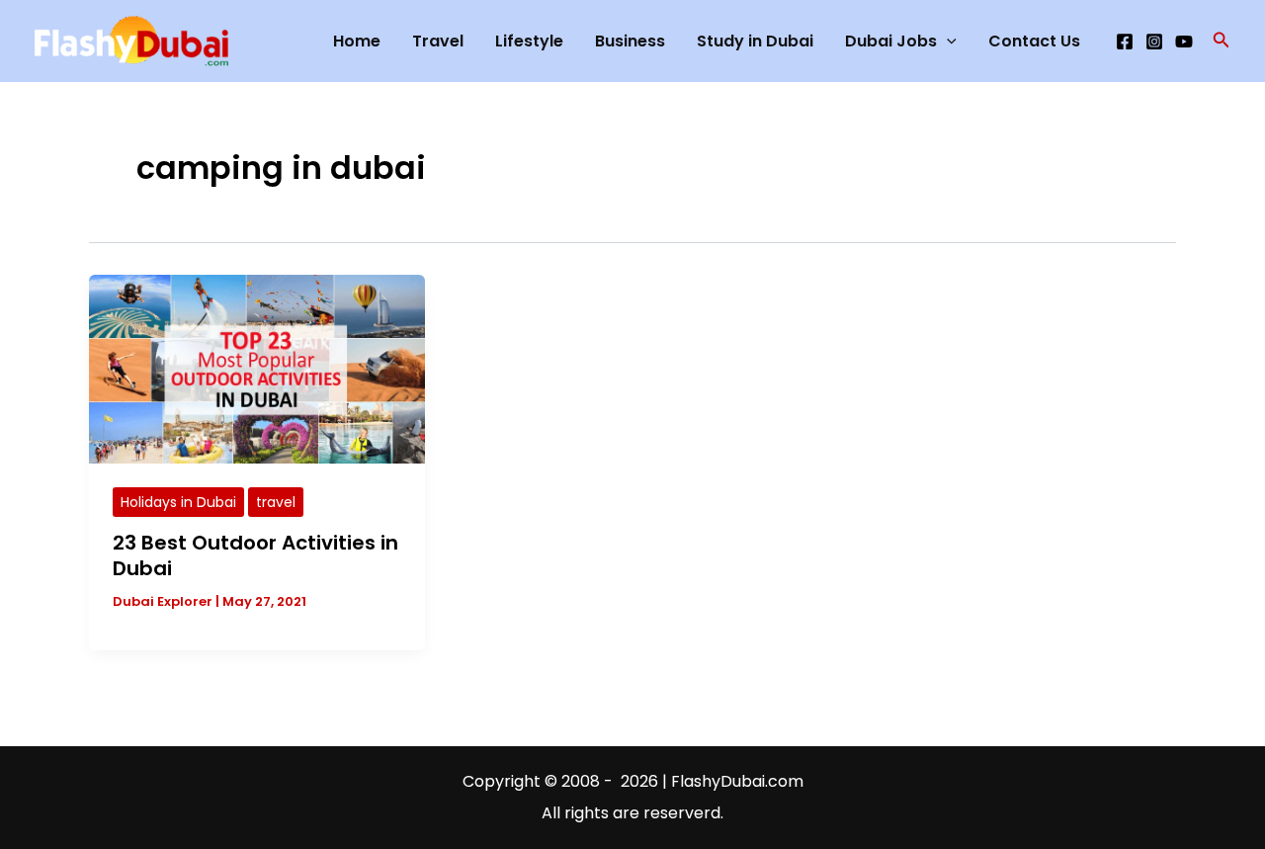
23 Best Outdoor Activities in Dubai (255, 555)
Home (356, 41)
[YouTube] (1184, 41)
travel (275, 502)
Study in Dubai (755, 41)
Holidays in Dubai (178, 502)
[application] (947, 41)
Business (630, 41)
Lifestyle (529, 41)
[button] (1221, 41)
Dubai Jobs (891, 41)
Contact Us (1034, 41)
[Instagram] (1154, 41)
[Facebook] (1125, 41)
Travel (438, 41)
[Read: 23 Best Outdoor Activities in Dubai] (257, 368)
